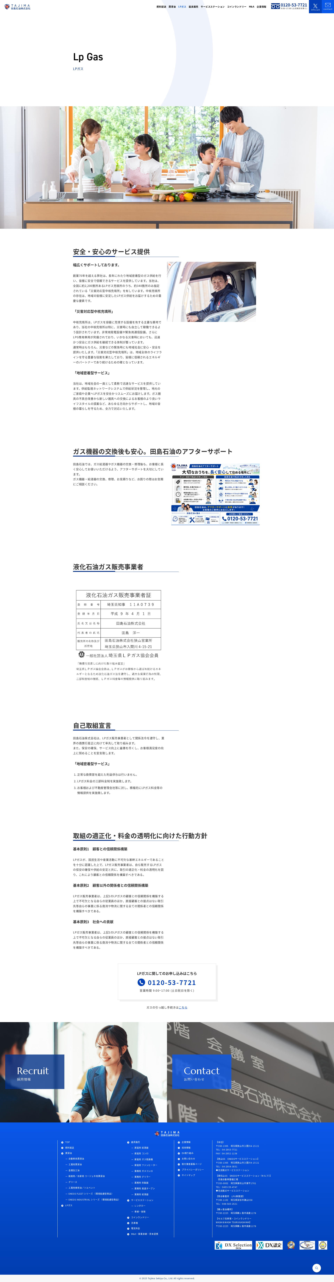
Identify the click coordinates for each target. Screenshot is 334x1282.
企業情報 (186, 1142)
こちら (183, 1007)
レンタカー (140, 1205)
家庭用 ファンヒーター (145, 1165)
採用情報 (186, 1147)
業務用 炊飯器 (141, 1182)
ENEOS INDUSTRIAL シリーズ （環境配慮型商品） (94, 1199)
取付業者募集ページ (192, 1164)
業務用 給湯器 (141, 1194)
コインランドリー (140, 1217)
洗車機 (134, 1222)
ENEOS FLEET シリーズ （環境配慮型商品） (91, 1193)
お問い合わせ (188, 1158)
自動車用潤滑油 (76, 1158)
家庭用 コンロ (141, 1153)
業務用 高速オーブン (144, 1188)
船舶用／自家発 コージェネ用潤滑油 (87, 1176)
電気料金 (135, 1228)
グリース (73, 1181)
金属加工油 (74, 1170)
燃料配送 (69, 1147)
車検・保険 (140, 1211)
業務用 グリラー (142, 1176)
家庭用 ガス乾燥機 (143, 1159)
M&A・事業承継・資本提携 (144, 1233)
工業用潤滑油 (75, 1164)
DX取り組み (188, 1153)
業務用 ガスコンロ (143, 1170)
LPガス (69, 1205)
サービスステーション (142, 1200)
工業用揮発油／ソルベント (82, 1187)
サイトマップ (188, 1175)
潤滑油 (68, 1153)
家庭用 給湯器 (141, 1147)
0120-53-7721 (172, 982)
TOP (67, 1142)
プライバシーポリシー (193, 1169)
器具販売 (135, 1142)
